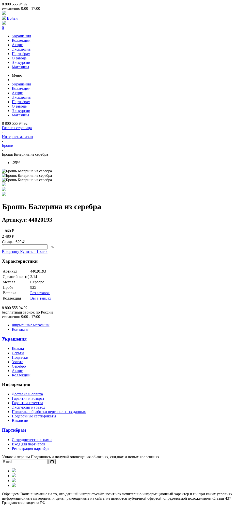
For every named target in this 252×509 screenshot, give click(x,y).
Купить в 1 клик (33, 251)
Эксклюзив (21, 49)
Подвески (20, 357)
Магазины (20, 67)
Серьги (18, 353)
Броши (7, 145)
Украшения (21, 36)
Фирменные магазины (30, 325)
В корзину (11, 251)
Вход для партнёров (28, 444)
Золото (17, 362)
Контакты (20, 329)
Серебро (19, 366)
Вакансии (20, 420)
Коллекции (21, 40)
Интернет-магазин (17, 137)
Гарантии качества (27, 403)
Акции (17, 45)
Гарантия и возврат (28, 398)
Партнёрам (21, 54)
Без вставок (40, 293)
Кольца (18, 348)
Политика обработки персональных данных (49, 412)
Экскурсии (21, 62)
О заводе (19, 58)
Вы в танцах (40, 298)
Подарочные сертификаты (34, 416)
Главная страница (17, 128)
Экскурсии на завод (28, 407)
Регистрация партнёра (30, 448)
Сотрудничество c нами (32, 440)
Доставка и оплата (27, 394)
